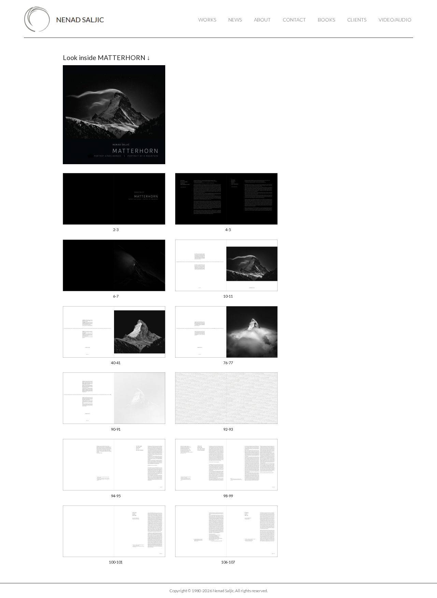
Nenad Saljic (67, 19)
